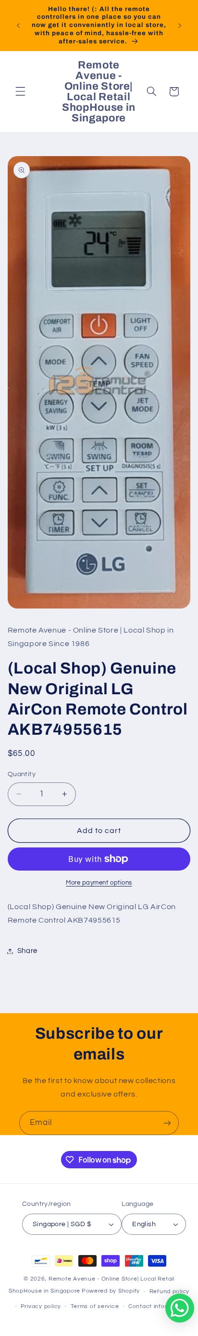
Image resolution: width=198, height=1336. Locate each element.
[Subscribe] (167, 1123)
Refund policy (169, 1291)
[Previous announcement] (18, 25)
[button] (20, 91)
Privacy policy (41, 1306)
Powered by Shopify (111, 1291)
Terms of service (95, 1306)
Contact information (157, 1306)
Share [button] (27, 950)
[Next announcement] (179, 25)
